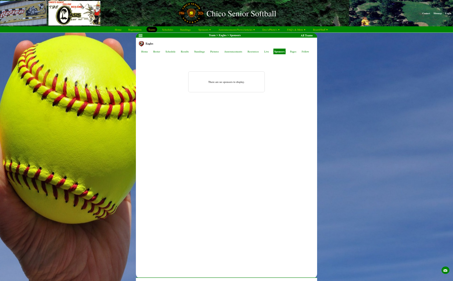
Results (185, 51)
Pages (293, 51)
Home (144, 51)
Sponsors (279, 51)
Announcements (233, 51)
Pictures (214, 51)
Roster (156, 51)
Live (266, 51)
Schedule (170, 51)
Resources (253, 51)
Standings (199, 51)
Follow (305, 51)
